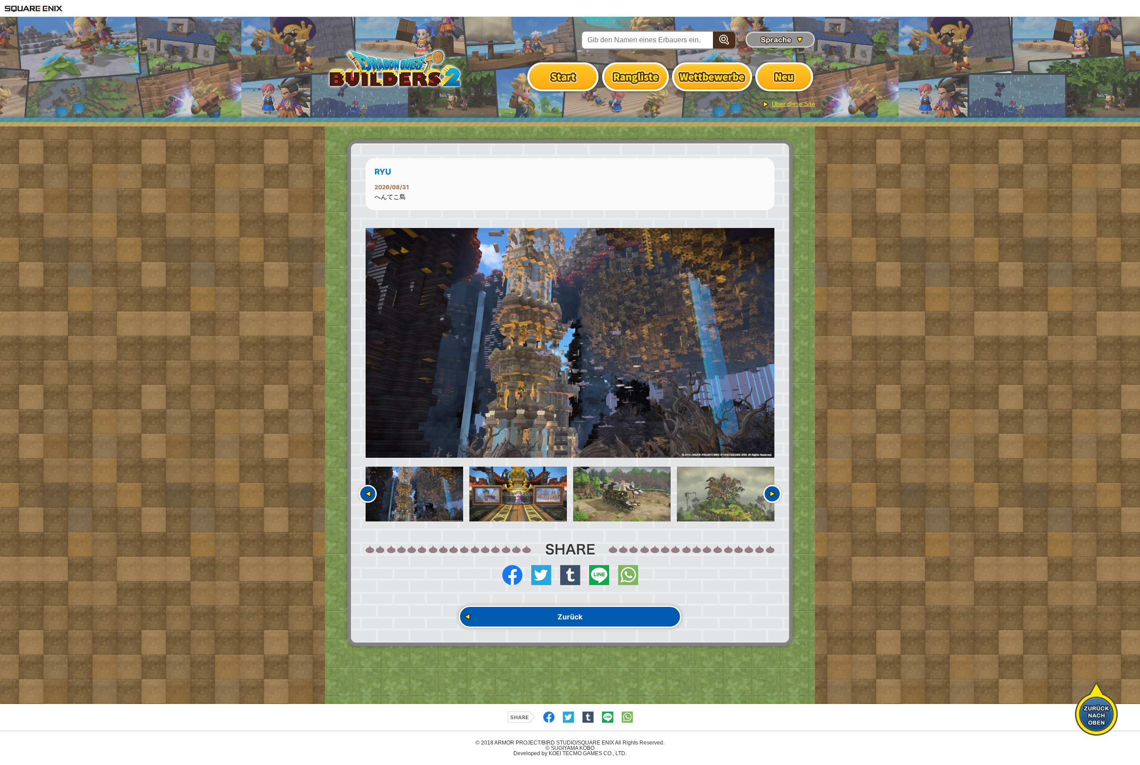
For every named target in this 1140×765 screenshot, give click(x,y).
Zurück (570, 616)
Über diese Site (793, 103)
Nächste (772, 494)
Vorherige (368, 494)
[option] (570, 343)
